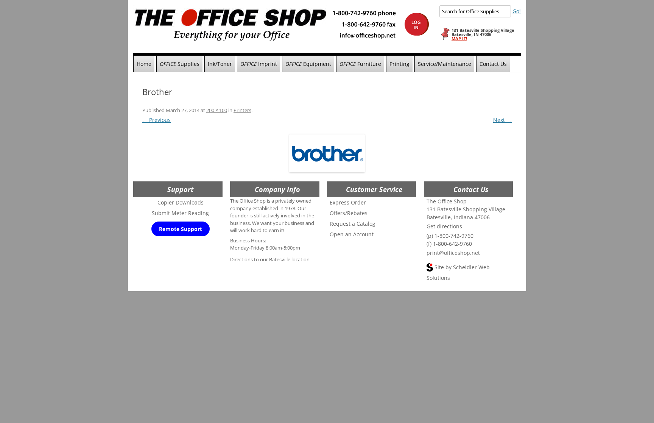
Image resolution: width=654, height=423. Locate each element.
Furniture (360, 63)
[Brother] (327, 153)
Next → (502, 119)
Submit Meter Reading (180, 213)
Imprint (258, 63)
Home (144, 63)
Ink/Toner (220, 63)
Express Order (348, 202)
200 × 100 (216, 110)
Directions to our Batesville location (270, 259)
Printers (242, 110)
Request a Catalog (352, 223)
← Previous (156, 119)
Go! (516, 11)
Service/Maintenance (444, 63)
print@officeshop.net (453, 252)
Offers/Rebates (348, 213)
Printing (399, 63)
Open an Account (352, 234)
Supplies (179, 63)
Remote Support (180, 229)
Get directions (444, 226)
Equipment (308, 63)
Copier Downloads (180, 202)
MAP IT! (459, 38)
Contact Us (493, 63)
